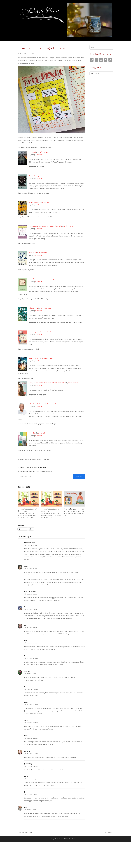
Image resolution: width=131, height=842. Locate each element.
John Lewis (45, 202)
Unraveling (108, 832)
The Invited (32, 152)
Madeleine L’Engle (47, 358)
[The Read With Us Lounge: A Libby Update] (28, 498)
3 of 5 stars (38, 334)
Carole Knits (60, 839)
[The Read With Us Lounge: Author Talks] (51, 498)
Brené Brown (43, 252)
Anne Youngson (51, 279)
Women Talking (34, 176)
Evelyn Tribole (68, 226)
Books (32, 53)
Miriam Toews (45, 176)
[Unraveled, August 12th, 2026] (74, 498)
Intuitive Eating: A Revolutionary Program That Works (45, 226)
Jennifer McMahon (43, 152)
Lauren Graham (73, 383)
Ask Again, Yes (33, 308)
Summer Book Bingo (25, 832)
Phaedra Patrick (55, 332)
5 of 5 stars (38, 255)
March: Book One (34, 202)
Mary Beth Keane (45, 308)
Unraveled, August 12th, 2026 (74, 509)
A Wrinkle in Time (34, 358)
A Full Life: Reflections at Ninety (39, 404)
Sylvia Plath (41, 433)
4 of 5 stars (38, 155)
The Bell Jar (32, 433)
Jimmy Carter (55, 404)
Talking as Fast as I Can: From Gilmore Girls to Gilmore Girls (47, 383)
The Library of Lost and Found (38, 332)
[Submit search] (111, 47)
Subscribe (78, 476)
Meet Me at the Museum (36, 279)
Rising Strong (33, 252)
